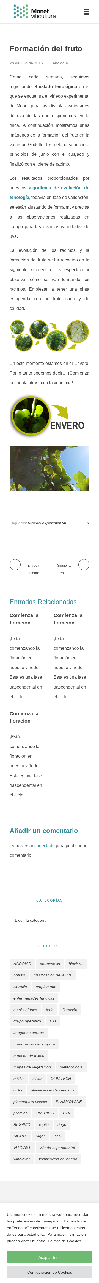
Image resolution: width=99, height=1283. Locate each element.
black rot (76, 964)
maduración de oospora (34, 1044)
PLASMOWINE (69, 1101)
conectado (44, 845)
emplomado (46, 986)
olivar (37, 1078)
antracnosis (50, 964)
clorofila (20, 986)
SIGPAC (20, 1136)
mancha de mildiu (28, 1055)
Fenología (59, 63)
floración (69, 1010)
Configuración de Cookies (49, 1272)
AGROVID (22, 964)
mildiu (18, 1078)
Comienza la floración (24, 619)
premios (20, 1113)
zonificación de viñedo (58, 1159)
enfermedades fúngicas (33, 998)
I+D (53, 1021)
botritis (19, 975)
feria (50, 1010)
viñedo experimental (47, 523)
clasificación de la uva (53, 975)
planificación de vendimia (53, 1090)
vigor (40, 1136)
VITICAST (22, 1147)
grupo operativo (27, 1021)
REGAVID (21, 1124)
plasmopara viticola (30, 1101)
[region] (49, 1243)
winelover (21, 1159)
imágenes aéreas (28, 1032)
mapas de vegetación (32, 1067)
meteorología (71, 1067)
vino (57, 1136)
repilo (44, 1124)
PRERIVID (45, 1113)
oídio (17, 1090)
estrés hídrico (25, 1010)
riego (61, 1124)
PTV (66, 1113)
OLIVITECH (61, 1078)
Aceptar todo (49, 1257)
